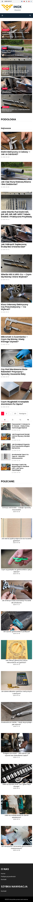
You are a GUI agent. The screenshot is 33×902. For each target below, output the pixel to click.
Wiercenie (5, 68)
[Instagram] (31, 1)
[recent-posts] (12, 419)
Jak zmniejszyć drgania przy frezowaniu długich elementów (21, 446)
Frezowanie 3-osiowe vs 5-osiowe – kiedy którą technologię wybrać (21, 426)
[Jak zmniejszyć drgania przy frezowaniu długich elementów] (6, 445)
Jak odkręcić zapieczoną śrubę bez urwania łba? (13, 245)
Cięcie (4, 48)
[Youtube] (24, 1)
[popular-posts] (5, 419)
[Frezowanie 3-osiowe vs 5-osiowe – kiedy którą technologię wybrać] (6, 424)
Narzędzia (6, 30)
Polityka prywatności (8, 876)
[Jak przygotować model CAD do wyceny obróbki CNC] (6, 434)
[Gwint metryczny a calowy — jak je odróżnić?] (16, 33)
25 (15, 414)
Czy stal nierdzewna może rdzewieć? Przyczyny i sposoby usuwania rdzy (14, 371)
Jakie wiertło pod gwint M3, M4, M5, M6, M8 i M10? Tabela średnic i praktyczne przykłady (16, 214)
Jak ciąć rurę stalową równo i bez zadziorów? (16, 183)
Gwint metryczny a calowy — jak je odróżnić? (15, 153)
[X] (27, 1)
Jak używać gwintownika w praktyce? (16, 632)
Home (3, 874)
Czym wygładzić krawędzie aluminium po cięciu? (15, 403)
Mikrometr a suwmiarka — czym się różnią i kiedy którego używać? (14, 339)
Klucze (5, 88)
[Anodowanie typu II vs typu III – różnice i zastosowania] (6, 455)
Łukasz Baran (10, 37)
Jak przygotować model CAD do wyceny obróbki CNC (21, 436)
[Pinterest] (29, 1)
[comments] (20, 419)
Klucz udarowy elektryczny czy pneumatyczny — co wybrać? (14, 307)
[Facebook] (22, 1)
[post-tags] (28, 419)
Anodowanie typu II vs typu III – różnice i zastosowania (20, 456)
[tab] (5, 419)
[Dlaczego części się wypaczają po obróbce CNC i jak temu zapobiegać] (6, 465)
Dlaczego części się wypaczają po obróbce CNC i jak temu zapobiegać (20, 467)
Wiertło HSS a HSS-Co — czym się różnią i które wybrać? (16, 275)
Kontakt (3, 879)
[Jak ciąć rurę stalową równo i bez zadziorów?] (16, 52)
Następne (22, 414)
